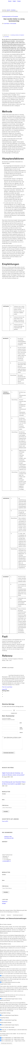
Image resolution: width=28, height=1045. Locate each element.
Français (19, 1)
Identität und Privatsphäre (12, 16)
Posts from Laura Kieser (7, 687)
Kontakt (4, 903)
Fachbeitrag (4, 16)
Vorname (4, 793)
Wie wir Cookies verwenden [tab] (5, 924)
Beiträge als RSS (8, 836)
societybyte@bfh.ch (6, 861)
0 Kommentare (13, 23)
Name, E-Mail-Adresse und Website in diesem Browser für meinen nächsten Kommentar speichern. (12, 738)
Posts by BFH (5, 821)
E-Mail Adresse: (5, 805)
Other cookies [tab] (3, 1031)
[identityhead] (12, 30)
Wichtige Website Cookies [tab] (5, 944)
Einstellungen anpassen (18, 915)
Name (21, 723)
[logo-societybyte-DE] (11, 5)
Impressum (4, 901)
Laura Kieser (6, 23)
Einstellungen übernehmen (6, 1043)
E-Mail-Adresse (21, 729)
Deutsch (9, 1)
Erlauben (3, 915)
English (14, 1)
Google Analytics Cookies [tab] (5, 984)
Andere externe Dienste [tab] (5, 1000)
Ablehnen (9, 915)
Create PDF (4, 689)
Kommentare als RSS (8, 838)
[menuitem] (10, 1)
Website (21, 732)
